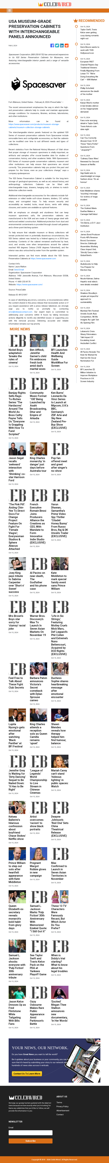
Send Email (19, 269)
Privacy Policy (62, 1106)
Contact (60, 1114)
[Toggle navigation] (9, 10)
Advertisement (62, 1110)
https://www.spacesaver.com (43, 258)
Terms (59, 1102)
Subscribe (31, 1141)
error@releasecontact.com (20, 312)
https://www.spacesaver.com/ (30, 284)
